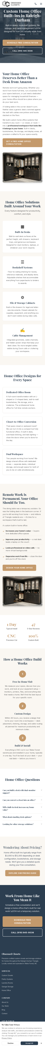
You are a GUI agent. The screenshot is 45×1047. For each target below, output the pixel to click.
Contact (4, 1013)
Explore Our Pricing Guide (22, 873)
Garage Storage (7, 987)
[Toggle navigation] (41, 4)
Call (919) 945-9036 (22, 51)
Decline (10, 1043)
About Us (5, 1002)
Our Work (5, 1006)
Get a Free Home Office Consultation (18, 142)
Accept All (29, 1043)
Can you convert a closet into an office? (19, 800)
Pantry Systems (7, 979)
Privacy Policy (7, 1038)
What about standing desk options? (17, 817)
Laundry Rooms (7, 983)
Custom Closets (7, 975)
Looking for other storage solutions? (18, 824)
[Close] (41, 1043)
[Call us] (36, 4)
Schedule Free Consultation (22, 43)
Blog (3, 1010)
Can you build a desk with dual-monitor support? (19, 791)
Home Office (6, 990)
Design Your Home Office (19, 568)
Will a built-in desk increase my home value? (18, 808)
